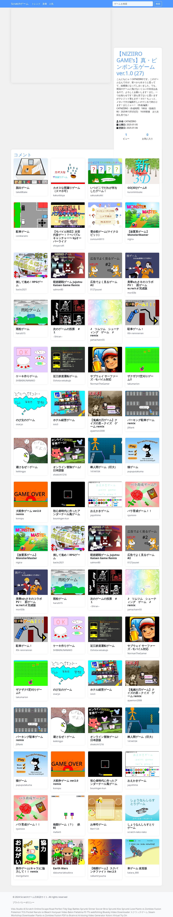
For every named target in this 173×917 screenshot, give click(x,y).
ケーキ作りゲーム (27, 376)
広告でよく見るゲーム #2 (103, 283)
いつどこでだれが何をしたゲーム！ (103, 189)
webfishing (96, 912)
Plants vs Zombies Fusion (148, 908)
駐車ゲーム (22, 231)
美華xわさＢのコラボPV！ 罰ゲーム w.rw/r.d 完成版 (140, 285)
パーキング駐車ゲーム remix (140, 421)
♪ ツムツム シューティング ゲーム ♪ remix (104, 332)
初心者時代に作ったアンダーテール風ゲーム (66, 512)
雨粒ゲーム (22, 329)
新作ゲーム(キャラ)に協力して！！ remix (30, 869)
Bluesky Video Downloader (116, 912)
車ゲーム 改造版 (137, 868)
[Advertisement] (60, 92)
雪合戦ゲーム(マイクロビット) (104, 233)
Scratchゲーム (20, 4)
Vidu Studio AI (18, 908)
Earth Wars (60, 868)
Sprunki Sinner (87, 908)
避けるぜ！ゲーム (27, 467)
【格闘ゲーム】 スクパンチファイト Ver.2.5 (104, 869)
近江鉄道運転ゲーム (65, 376)
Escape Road (47, 908)
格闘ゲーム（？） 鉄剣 (66, 826)
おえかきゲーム (99, 511)
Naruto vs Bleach (42, 912)
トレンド (36, 3)
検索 (158, 3)
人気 (51, 3)
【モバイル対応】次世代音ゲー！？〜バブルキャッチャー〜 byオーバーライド (67, 236)
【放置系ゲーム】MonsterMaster (138, 233)
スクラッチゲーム (139, 912)
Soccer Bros (102, 908)
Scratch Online (33, 908)
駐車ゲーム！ (135, 329)
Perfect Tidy (61, 908)
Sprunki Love (128, 908)
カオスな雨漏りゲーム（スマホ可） (66, 189)
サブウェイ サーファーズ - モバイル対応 (104, 377)
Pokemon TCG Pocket (22, 912)
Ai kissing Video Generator (91, 915)
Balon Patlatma (75, 912)
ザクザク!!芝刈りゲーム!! (140, 377)
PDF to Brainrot (70, 915)
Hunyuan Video (59, 912)
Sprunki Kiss (115, 908)
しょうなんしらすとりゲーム (140, 826)
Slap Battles (74, 908)
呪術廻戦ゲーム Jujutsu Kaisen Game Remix (67, 283)
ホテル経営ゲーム (64, 420)
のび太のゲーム (25, 420)
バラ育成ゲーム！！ (139, 511)
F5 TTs (87, 912)
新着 (45, 3)
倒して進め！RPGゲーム (29, 283)
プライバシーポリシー (23, 902)
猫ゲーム (132, 467)
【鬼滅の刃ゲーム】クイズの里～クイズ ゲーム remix (103, 423)
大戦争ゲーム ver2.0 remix (28, 512)
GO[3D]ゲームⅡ (137, 188)
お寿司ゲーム (98, 824)
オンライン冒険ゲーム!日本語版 (67, 468)
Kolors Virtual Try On (116, 915)
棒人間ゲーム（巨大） (103, 467)
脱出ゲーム (22, 188)
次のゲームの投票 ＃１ (66, 330)
